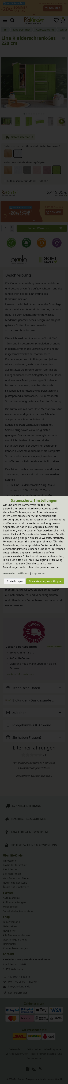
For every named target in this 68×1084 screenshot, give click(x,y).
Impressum (38, 573)
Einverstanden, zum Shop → (45, 581)
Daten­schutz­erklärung (16, 573)
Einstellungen (14, 581)
